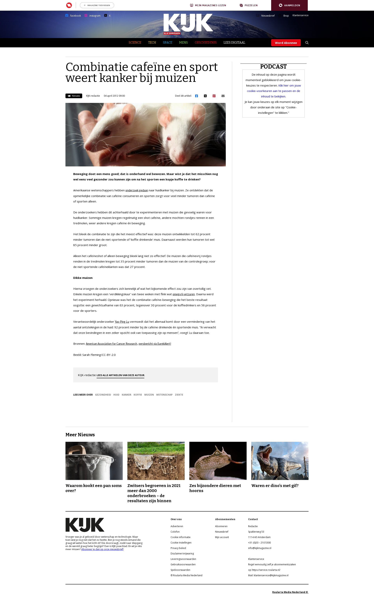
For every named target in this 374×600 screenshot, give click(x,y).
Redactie (253, 526)
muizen (149, 394)
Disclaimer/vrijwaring (182, 553)
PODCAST (273, 66)
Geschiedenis (206, 42)
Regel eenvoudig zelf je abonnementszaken (272, 564)
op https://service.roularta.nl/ (264, 570)
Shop (286, 15)
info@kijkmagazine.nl (259, 548)
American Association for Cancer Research (111, 344)
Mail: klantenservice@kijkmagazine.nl (268, 575)
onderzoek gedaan (136, 190)
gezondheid (103, 394)
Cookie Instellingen (181, 542)
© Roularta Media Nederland (186, 575)
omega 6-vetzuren (184, 294)
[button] (289, 5)
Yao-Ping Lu (122, 321)
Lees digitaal (234, 42)
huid (116, 394)
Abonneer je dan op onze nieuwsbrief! (102, 549)
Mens (183, 42)
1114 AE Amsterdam (259, 537)
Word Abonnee (286, 43)
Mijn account (222, 537)
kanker (126, 394)
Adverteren (177, 526)
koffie (138, 394)
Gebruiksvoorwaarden (183, 564)
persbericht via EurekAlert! (155, 344)
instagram (95, 15)
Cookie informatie (181, 537)
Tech (152, 42)
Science (135, 42)
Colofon (175, 531)
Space (167, 42)
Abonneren (221, 526)
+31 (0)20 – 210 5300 (259, 542)
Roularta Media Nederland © (290, 592)
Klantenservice (301, 15)
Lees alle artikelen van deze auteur (120, 375)
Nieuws (75, 95)
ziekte (179, 394)
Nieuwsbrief (268, 15)
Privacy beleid (178, 548)
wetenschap (164, 394)
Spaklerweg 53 (256, 531)
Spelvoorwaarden (180, 570)
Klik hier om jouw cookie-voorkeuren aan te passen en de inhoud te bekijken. (274, 90)
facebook (75, 15)
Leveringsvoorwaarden (183, 559)
